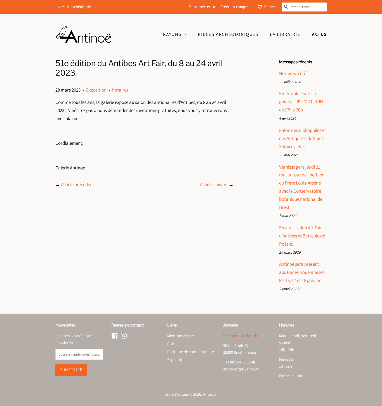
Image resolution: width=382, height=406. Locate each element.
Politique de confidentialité (190, 351)
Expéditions (177, 359)
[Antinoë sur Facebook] (114, 336)
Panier (269, 6)
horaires (120, 90)
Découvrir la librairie (240, 335)
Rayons (173, 34)
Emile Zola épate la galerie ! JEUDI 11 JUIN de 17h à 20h (301, 101)
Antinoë (209, 394)
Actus (319, 34)
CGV (170, 343)
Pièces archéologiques (228, 34)
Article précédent (77, 184)
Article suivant (214, 184)
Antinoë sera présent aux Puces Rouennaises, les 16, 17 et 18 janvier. (302, 272)
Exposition (96, 90)
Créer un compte (234, 6)
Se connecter (199, 6)
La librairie (285, 34)
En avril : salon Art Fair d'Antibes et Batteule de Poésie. (302, 236)
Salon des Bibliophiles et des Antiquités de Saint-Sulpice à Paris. (302, 138)
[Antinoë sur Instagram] (124, 336)
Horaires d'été (292, 73)
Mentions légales (181, 335)
